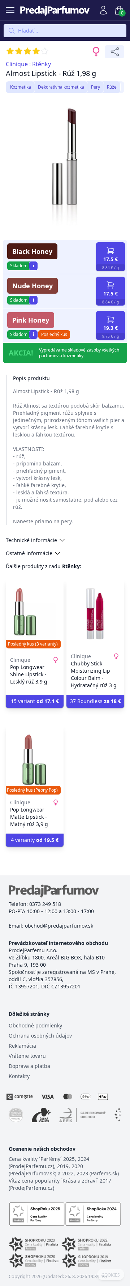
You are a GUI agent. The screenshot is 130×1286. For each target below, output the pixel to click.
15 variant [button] (35, 701)
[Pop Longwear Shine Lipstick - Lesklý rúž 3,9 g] (35, 614)
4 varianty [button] (34, 839)
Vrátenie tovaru (27, 1055)
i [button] (33, 266)
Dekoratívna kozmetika (61, 87)
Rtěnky (41, 64)
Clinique (17, 64)
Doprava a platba (29, 1066)
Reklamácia (22, 1045)
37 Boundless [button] (95, 701)
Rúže (112, 87)
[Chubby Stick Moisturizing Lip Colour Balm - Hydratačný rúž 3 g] (95, 614)
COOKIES (110, 1275)
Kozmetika (20, 87)
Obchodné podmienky (35, 1025)
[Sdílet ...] (114, 52)
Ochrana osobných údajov (40, 1035)
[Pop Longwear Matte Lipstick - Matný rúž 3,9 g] (35, 760)
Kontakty (19, 1076)
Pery (95, 87)
